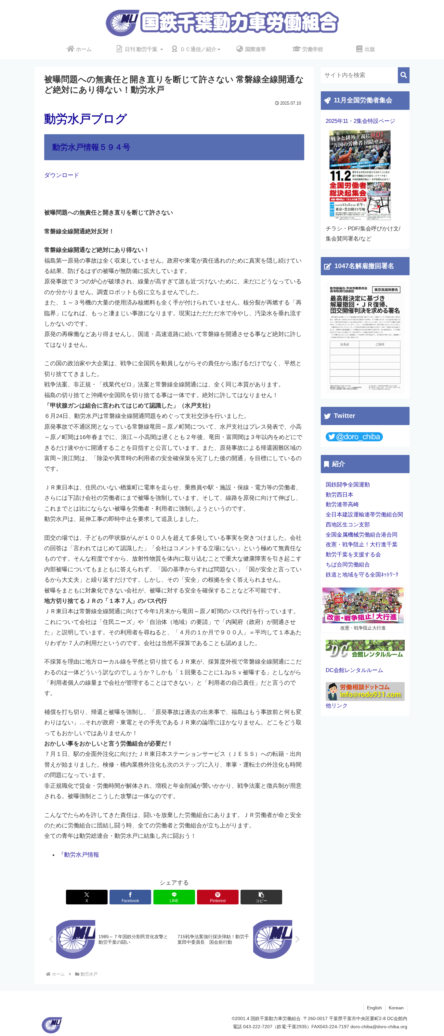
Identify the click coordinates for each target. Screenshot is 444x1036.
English (374, 1007)
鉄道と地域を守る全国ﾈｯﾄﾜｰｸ (362, 575)
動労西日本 (339, 495)
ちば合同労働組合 (348, 565)
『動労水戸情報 (78, 854)
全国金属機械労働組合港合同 (362, 535)
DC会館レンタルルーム (354, 670)
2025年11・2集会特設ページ (360, 121)
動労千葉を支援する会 (353, 554)
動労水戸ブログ (85, 118)
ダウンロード (61, 175)
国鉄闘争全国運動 (348, 485)
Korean (396, 1007)
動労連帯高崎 (342, 504)
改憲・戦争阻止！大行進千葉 (362, 544)
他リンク (337, 706)
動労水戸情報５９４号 (91, 147)
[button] (261, 897)
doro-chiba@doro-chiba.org (378, 1026)
